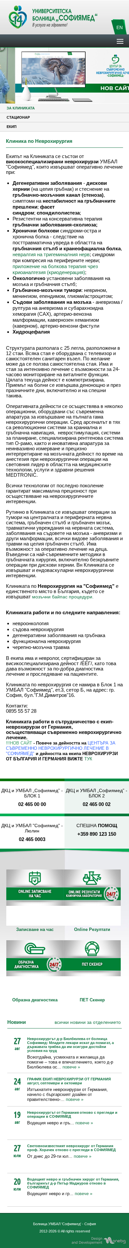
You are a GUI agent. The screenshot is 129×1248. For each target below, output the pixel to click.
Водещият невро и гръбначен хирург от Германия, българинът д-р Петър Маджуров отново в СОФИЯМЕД (73, 1183)
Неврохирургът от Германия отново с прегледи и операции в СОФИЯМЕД (72, 1114)
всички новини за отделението (88, 1022)
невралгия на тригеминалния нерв (51, 254)
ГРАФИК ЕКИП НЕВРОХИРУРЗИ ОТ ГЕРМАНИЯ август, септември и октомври (69, 1081)
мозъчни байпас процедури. (63, 596)
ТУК (88, 758)
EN (119, 27)
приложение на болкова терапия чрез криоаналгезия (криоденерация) (55, 269)
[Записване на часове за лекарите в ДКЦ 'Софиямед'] (35, 897)
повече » (71, 1067)
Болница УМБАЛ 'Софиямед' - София (64, 1224)
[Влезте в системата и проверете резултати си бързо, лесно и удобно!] (92, 897)
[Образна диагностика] (35, 968)
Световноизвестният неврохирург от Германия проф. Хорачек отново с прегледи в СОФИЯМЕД (71, 1148)
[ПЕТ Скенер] (92, 968)
